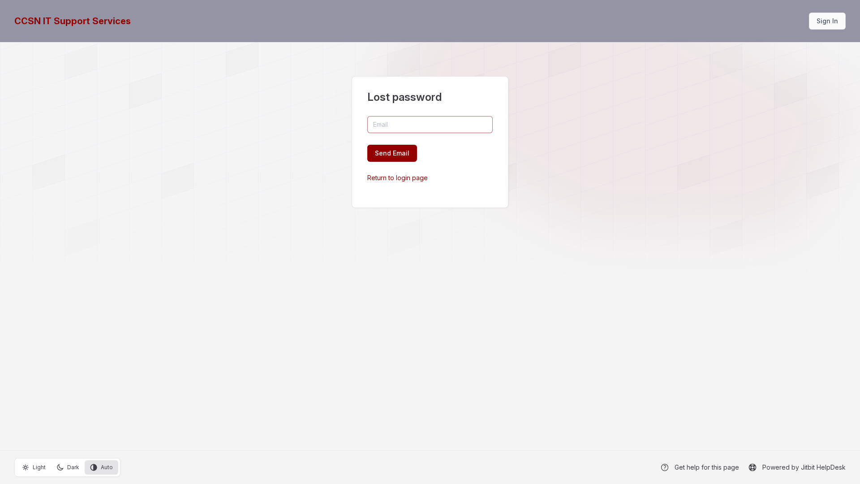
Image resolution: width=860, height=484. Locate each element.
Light (39, 467)
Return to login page (397, 178)
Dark (73, 467)
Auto (107, 467)
